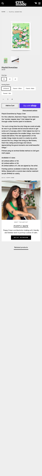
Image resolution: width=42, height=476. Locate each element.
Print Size (4, 75)
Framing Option (6, 84)
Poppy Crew (10, 177)
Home (3, 11)
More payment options (30, 110)
